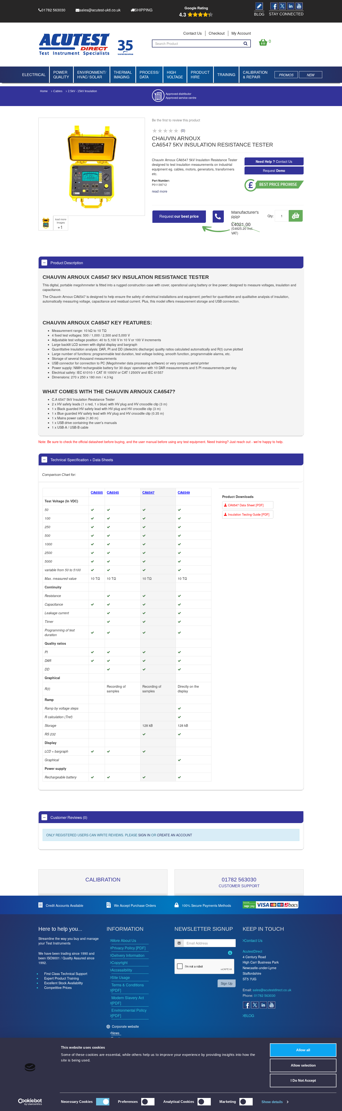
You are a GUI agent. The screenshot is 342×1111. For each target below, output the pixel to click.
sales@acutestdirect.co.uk (272, 990)
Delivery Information (127, 955)
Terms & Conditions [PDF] (127, 987)
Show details (272, 1102)
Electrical (34, 74)
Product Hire (200, 75)
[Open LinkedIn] (263, 1005)
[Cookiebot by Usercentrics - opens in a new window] (30, 1101)
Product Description (66, 262)
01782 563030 (239, 880)
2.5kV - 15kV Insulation (82, 91)
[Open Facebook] (246, 1005)
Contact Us (192, 33)
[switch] (147, 1101)
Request (274, 170)
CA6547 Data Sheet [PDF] (245, 505)
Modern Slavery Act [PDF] (127, 1000)
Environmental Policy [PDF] (129, 1013)
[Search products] (246, 43)
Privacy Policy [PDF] (128, 948)
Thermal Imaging (123, 75)
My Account (241, 33)
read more (159, 191)
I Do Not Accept (303, 1080)
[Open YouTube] (271, 1005)
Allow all (303, 1050)
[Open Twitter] (254, 1005)
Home (44, 91)
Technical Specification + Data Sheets (81, 459)
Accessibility (121, 970)
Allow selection (303, 1065)
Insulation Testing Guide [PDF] (248, 514)
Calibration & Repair (255, 75)
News (115, 1033)
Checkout (217, 33)
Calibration (103, 880)
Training (226, 74)
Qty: (271, 216)
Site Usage (120, 977)
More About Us (123, 940)
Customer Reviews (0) (68, 817)
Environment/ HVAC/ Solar (91, 75)
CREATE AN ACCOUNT (174, 835)
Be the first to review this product (176, 120)
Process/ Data (149, 75)
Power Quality (61, 75)
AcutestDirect (252, 951)
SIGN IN (144, 835)
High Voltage (175, 75)
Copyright (119, 962)
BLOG (249, 1015)
